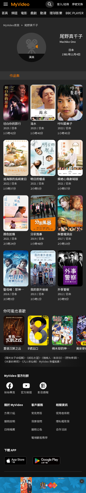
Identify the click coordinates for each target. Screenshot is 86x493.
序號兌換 (77, 4)
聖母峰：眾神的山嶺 (16, 289)
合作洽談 (61, 429)
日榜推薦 (9, 429)
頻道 (14, 13)
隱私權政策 (63, 421)
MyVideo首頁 (11, 25)
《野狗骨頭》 (71, 357)
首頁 (5, 13)
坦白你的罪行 (12, 123)
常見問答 (36, 413)
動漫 (43, 13)
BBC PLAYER (74, 13)
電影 (24, 13)
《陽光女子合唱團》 (14, 357)
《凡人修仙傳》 (30, 361)
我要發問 (36, 421)
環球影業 (56, 13)
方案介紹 (9, 413)
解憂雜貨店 (65, 234)
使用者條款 (63, 413)
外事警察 (63, 289)
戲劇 (33, 13)
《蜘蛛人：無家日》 (52, 357)
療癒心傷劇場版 (68, 179)
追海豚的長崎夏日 (15, 179)
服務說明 (9, 421)
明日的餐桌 (37, 179)
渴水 (33, 123)
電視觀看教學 (39, 438)
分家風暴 (36, 234)
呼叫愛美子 (65, 123)
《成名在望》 (33, 357)
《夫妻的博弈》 (11, 361)
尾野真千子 (31, 25)
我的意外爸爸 (39, 289)
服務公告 (36, 429)
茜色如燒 (9, 234)
